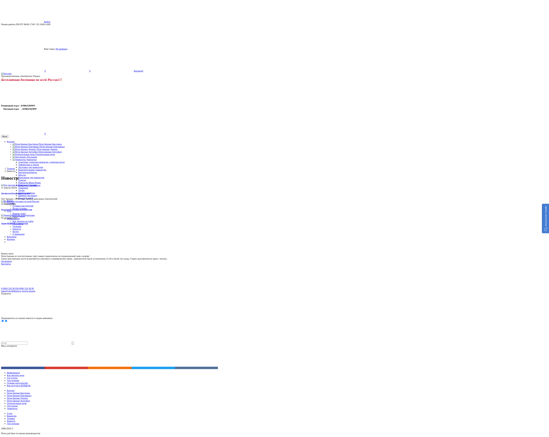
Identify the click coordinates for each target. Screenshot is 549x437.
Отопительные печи (45, 154)
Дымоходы (12, 408)
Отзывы (11, 418)
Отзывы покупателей (23, 206)
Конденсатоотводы (27, 172)
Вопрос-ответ (19, 213)
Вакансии (11, 416)
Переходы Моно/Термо (29, 182)
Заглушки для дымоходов (30, 167)
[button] (545, 218)
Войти (47, 22)
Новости (17, 229)
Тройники (23, 188)
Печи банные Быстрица (50, 144)
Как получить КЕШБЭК (19, 385)
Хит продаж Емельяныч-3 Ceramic (15, 193)
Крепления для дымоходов (31, 177)
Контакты (6, 264)
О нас (9, 413)
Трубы (21, 190)
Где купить (12, 378)
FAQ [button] (9, 211)
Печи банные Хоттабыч (50, 152)
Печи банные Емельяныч (52, 146)
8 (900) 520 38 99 (25, 288)
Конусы (22, 175)
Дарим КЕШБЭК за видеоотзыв (14, 223)
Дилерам (17, 226)
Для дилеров (13, 380)
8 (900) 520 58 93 (9, 288)
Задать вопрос (28, 291)
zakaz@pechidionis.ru (11, 291)
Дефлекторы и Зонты (28, 164)
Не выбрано (61, 49)
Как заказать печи (15, 375)
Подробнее (6, 261)
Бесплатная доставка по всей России (16, 209)
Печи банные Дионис (47, 149)
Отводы (22, 180)
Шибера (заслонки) (27, 195)
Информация (13, 373)
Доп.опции (12, 406)
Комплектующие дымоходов (32, 170)
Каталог (11, 390)
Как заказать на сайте (23, 221)
